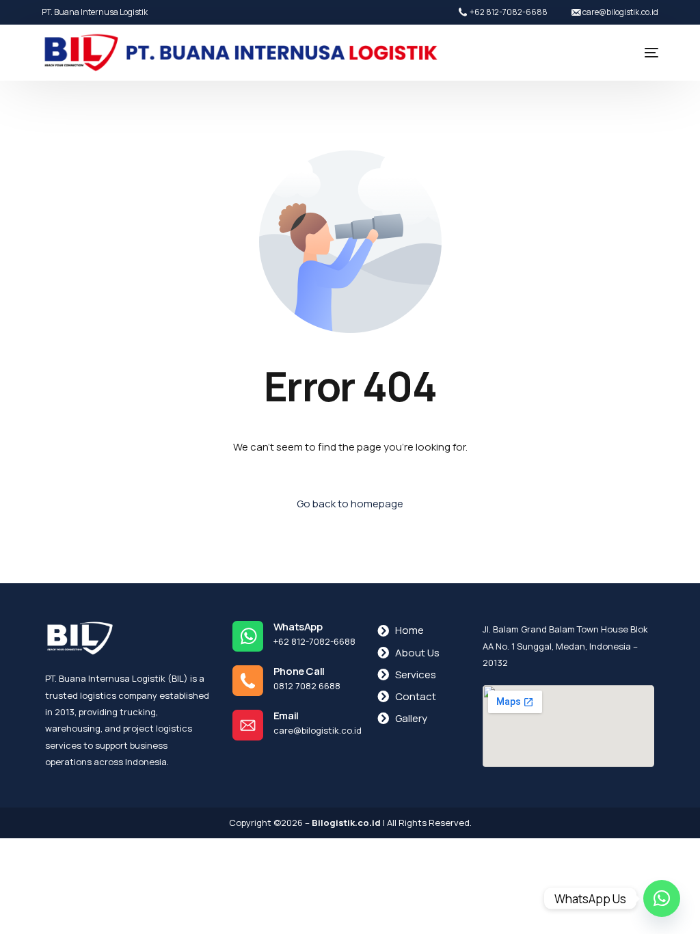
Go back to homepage (350, 503)
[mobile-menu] (637, 52)
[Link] (661, 898)
